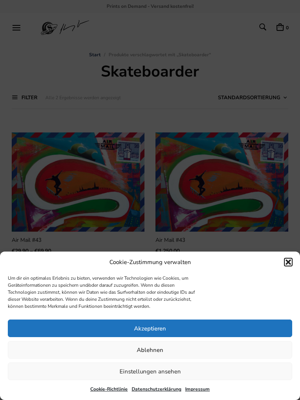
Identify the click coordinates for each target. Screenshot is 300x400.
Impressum (197, 389)
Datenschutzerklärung (156, 389)
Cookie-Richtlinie (109, 389)
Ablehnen (150, 350)
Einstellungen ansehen (150, 371)
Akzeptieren (150, 328)
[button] (288, 262)
